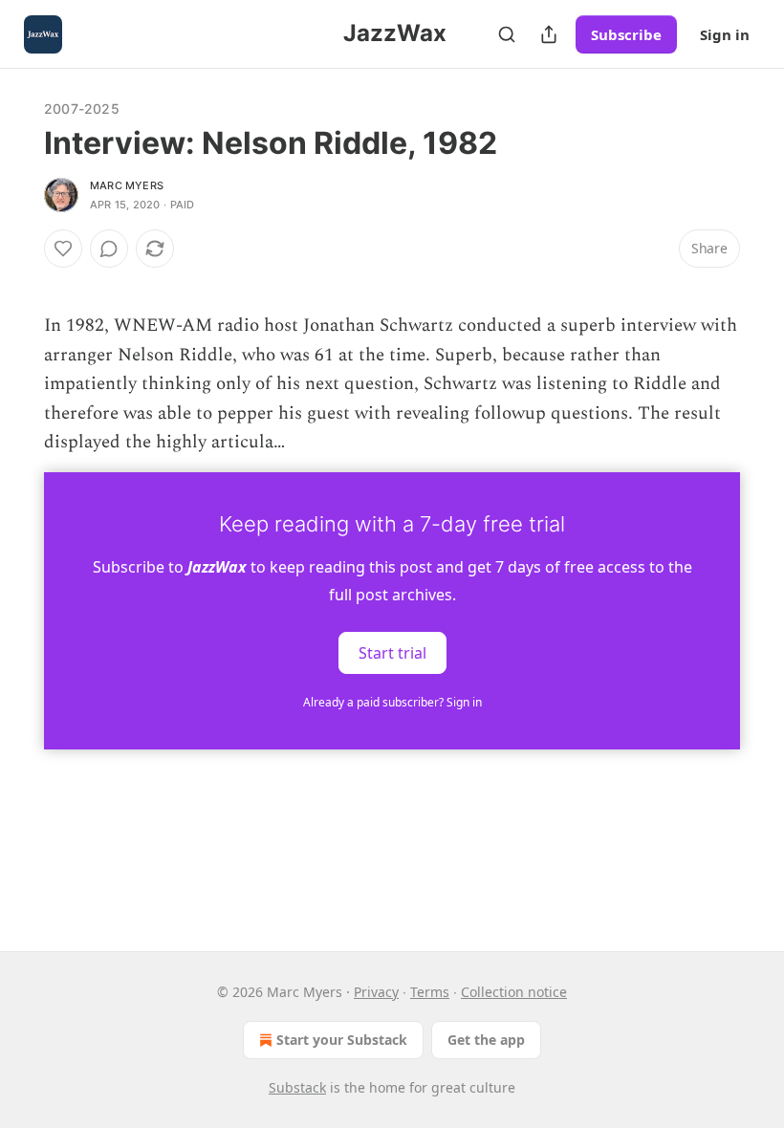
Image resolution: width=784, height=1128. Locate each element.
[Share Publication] (549, 34)
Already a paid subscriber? (392, 702)
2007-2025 (82, 108)
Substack (297, 1087)
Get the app (486, 1039)
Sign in (725, 34)
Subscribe (626, 34)
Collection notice (514, 992)
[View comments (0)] (109, 248)
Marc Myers (126, 185)
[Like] (63, 248)
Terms (429, 992)
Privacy (376, 992)
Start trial (392, 652)
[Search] (507, 34)
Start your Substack (341, 1039)
